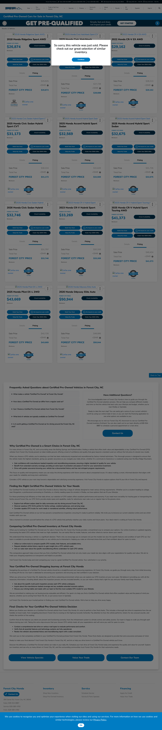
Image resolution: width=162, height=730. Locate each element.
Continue (81, 59)
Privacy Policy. (100, 719)
